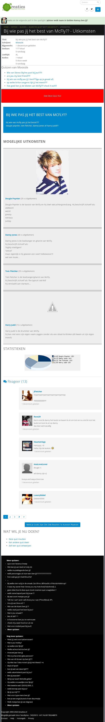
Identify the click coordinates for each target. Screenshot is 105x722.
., (7, 580)
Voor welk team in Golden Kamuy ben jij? (68, 20)
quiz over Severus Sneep (17, 564)
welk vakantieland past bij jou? (19, 672)
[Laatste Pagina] (24, 517)
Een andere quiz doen (19, 542)
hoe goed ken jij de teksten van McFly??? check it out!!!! (32, 85)
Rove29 (37, 416)
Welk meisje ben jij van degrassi (20, 702)
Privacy (31, 718)
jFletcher (38, 391)
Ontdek (14, 27)
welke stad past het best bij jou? (20, 610)
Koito (9, 20)
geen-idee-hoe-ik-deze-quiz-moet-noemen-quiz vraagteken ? (31, 590)
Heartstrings (40, 442)
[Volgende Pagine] (19, 517)
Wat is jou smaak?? (15, 613)
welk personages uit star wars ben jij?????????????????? (29, 573)
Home (6, 27)
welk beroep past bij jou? (17, 689)
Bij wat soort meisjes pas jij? (18, 596)
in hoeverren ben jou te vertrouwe (21, 619)
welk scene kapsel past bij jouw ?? (20, 593)
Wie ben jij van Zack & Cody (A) (19, 567)
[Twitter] (92, 9)
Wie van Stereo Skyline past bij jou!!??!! (24, 72)
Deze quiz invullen (17, 539)
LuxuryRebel (40, 495)
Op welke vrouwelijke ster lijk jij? (20, 682)
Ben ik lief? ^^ (12, 616)
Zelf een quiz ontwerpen (20, 545)
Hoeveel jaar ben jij (15, 652)
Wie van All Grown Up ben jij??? (19, 659)
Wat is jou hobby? (14, 643)
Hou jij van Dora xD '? (16, 603)
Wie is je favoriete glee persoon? (20, 656)
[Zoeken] (97, 2)
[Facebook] (87, 9)
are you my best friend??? (18, 76)
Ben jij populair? (13, 675)
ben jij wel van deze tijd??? (17, 669)
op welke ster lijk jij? (15, 646)
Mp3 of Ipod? (12, 666)
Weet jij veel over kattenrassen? (20, 639)
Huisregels (21, 718)
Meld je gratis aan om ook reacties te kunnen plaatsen (52, 524)
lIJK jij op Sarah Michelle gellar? (19, 679)
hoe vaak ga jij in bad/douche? (19, 577)
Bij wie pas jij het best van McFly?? (43, 27)
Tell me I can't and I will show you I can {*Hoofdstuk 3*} (29, 600)
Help (12, 718)
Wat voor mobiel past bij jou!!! (19, 626)
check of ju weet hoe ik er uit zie (20, 623)
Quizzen (23, 27)
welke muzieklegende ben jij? (19, 570)
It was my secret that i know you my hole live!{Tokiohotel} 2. (31, 587)
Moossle (19, 42)
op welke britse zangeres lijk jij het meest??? (27, 82)
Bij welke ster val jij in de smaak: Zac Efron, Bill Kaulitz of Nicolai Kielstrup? (36, 583)
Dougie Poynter (12, 198)
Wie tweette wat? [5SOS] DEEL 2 (20, 685)
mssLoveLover (40, 464)
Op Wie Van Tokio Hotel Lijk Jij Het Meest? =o (25, 662)
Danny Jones (11, 234)
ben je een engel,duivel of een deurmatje (23, 698)
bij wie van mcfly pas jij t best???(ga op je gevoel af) (30, 79)
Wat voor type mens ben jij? (18, 695)
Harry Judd (10, 325)
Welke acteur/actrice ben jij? (18, 649)
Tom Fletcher (11, 271)
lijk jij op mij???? (13, 692)
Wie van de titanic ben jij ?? (18, 606)
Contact (4, 718)
